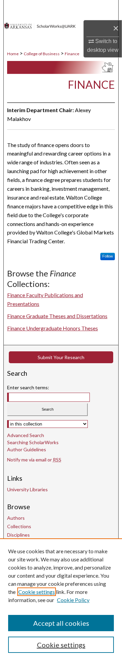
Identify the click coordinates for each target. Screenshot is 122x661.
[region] (61, 599)
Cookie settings (36, 591)
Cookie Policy (73, 600)
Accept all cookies (61, 623)
